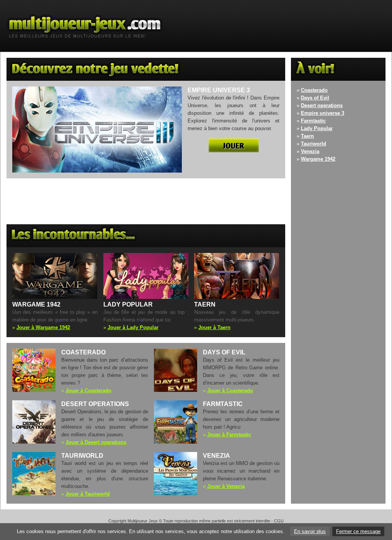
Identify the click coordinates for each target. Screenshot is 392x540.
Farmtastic (313, 121)
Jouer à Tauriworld (87, 494)
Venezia (310, 151)
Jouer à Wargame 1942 (43, 327)
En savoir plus (310, 531)
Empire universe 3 (322, 113)
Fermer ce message (358, 531)
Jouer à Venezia (226, 486)
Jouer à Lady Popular (133, 327)
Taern (307, 136)
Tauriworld (313, 144)
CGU (279, 521)
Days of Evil (315, 98)
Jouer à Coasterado (88, 390)
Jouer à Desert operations (95, 442)
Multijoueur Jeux (142, 521)
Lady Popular (317, 128)
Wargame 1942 (318, 159)
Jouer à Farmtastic (229, 434)
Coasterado (314, 90)
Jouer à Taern (214, 327)
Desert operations (322, 105)
